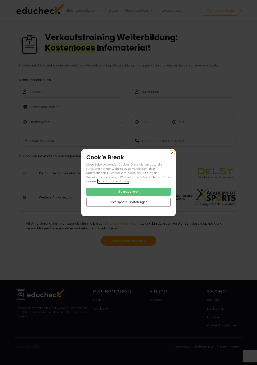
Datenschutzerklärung (113, 181)
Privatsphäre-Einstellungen (128, 202)
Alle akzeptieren (128, 191)
